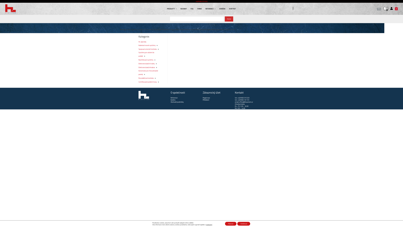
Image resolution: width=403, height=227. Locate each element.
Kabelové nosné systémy (147, 45)
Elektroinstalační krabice (147, 67)
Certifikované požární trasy (148, 82)
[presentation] (176, 9)
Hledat (229, 19)
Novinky (184, 9)
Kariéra (222, 9)
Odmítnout (243, 224)
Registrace (206, 98)
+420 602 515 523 (243, 98)
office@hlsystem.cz (246, 102)
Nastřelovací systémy (146, 60)
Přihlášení (206, 100)
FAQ (192, 9)
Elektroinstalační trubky (147, 63)
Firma (199, 9)
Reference (209, 9)
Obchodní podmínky (177, 102)
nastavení (209, 225)
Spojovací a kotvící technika (148, 49)
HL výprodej (142, 42)
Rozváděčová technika (146, 78)
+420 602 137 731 (243, 100)
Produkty (171, 9)
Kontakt (232, 9)
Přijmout (230, 224)
